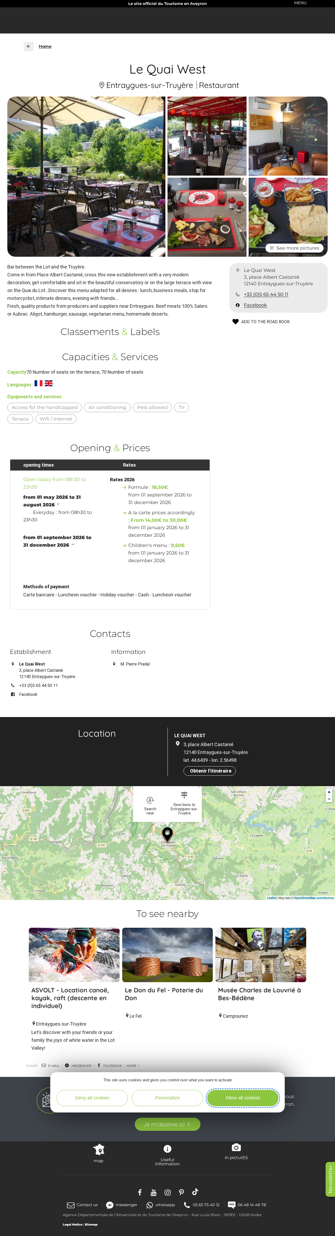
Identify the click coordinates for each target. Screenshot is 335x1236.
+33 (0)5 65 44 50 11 (266, 294)
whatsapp (165, 1204)
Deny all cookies (92, 1097)
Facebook (255, 305)
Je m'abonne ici (164, 1124)
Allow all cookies (243, 1097)
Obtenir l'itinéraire (210, 771)
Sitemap (91, 1224)
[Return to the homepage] (29, 46)
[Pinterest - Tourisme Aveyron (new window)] (181, 1192)
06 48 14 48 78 (252, 1204)
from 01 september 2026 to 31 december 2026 (57, 541)
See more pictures (297, 248)
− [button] (329, 799)
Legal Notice (72, 1224)
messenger (81, 1066)
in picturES (236, 1157)
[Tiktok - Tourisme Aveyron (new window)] (195, 1192)
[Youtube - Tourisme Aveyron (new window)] (153, 1192)
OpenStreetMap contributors (314, 898)
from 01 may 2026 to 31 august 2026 (52, 501)
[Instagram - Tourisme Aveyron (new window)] (167, 1192)
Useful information (167, 1161)
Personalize (167, 1097)
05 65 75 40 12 (206, 1204)
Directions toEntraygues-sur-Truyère (184, 809)
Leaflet (271, 898)
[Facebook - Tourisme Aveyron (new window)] (140, 1192)
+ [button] (329, 792)
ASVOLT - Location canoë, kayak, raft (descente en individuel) (70, 998)
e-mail (53, 1066)
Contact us (87, 1204)
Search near (150, 811)
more (131, 1066)
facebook (112, 1066)
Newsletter (330, 1179)
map (98, 1160)
